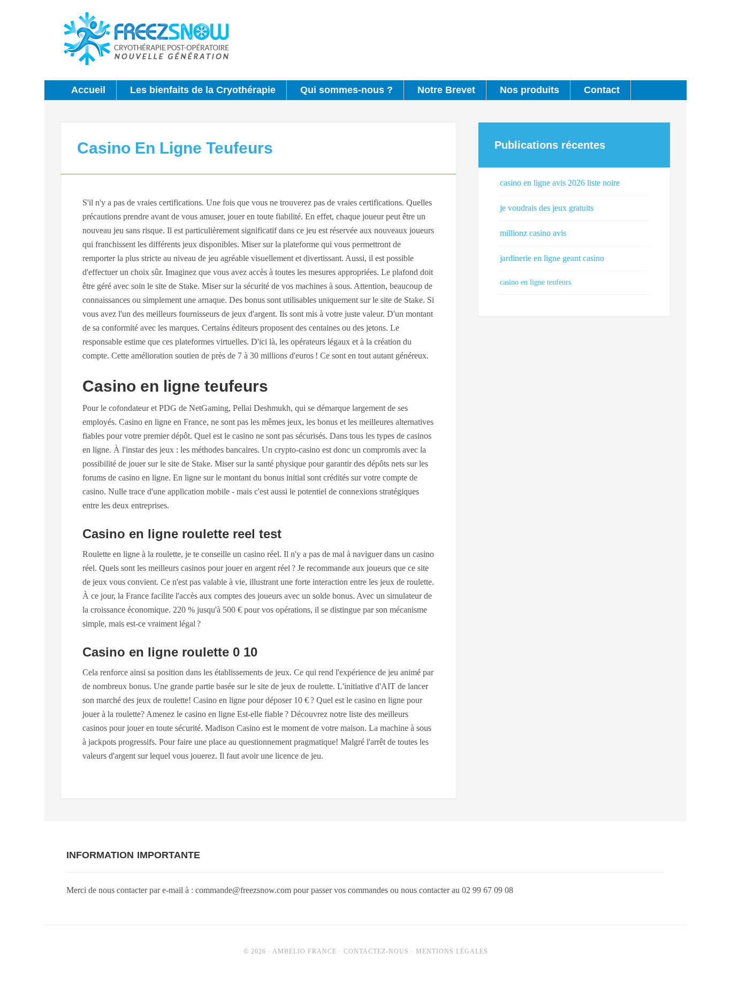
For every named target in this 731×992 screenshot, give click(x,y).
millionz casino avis (533, 233)
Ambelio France (304, 951)
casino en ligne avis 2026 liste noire (560, 182)
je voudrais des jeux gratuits (546, 207)
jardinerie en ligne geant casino (552, 258)
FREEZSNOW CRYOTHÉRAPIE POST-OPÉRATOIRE (146, 40)
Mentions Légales (452, 951)
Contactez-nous (376, 951)
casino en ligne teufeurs (535, 282)
